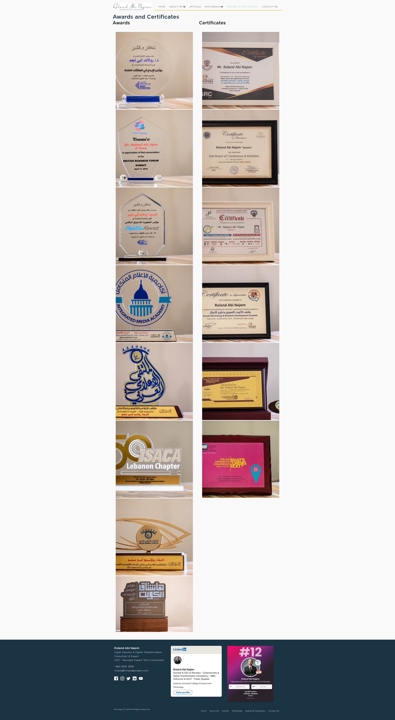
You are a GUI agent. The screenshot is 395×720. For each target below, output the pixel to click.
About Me (175, 6)
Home (162, 6)
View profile (183, 692)
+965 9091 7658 (124, 666)
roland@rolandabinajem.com (131, 670)
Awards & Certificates (242, 6)
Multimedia (212, 6)
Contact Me (270, 6)
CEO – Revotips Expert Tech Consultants (139, 660)
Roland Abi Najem (183, 669)
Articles (195, 6)
